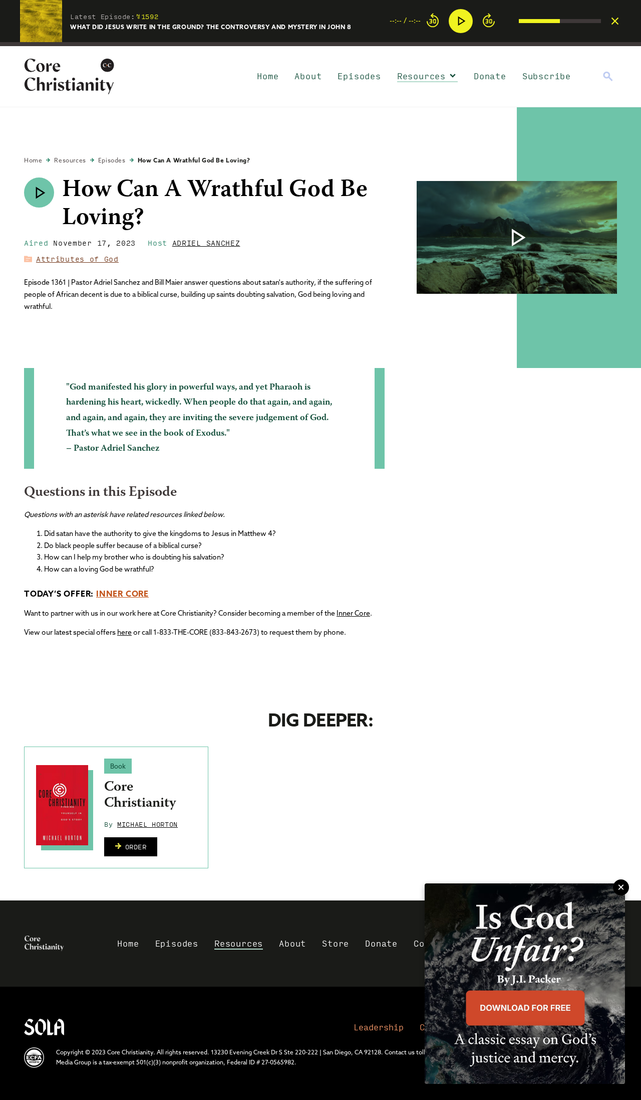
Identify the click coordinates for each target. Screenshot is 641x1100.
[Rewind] (433, 21)
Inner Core (122, 594)
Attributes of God (77, 259)
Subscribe (546, 76)
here (124, 632)
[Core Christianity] (62, 805)
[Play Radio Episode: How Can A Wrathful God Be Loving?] (39, 192)
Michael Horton (147, 823)
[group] (495, 21)
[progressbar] (320, 44)
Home (267, 76)
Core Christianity (140, 796)
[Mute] (511, 21)
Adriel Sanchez (206, 243)
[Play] (461, 21)
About (308, 76)
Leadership (379, 1027)
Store (335, 943)
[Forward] (489, 21)
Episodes (359, 76)
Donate (490, 76)
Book (118, 766)
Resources (421, 76)
